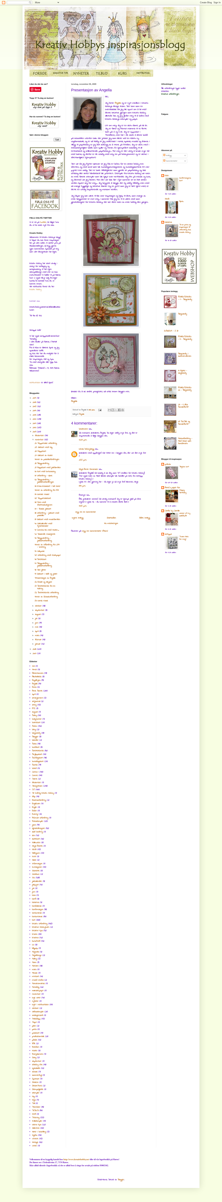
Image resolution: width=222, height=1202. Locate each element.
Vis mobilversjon (111, 523)
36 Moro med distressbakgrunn (43, 503)
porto (34, 1029)
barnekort (36, 722)
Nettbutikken (34, 382)
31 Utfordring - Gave (43, 475)
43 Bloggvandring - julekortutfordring (43, 539)
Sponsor (35, 1078)
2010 (35, 427)
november (39, 439)
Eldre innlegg (144, 517)
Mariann (35, 965)
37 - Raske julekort (43, 508)
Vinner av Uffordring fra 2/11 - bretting (47, 546)
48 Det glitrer (40, 570)
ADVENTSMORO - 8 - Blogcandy (185, 338)
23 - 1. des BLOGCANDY (183, 406)
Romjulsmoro (37, 1054)
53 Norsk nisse (41, 600)
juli (36, 618)
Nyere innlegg (77, 517)
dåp (33, 796)
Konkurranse (37, 916)
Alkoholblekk (36, 676)
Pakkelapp (36, 1018)
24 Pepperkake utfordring (46, 443)
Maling (34, 958)
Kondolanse (37, 906)
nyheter (35, 1001)
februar (38, 639)
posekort (36, 1033)
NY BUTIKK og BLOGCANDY (184, 423)
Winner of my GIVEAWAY (184, 514)
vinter (34, 1145)
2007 (35, 653)
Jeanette (36, 870)
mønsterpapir (38, 990)
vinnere (35, 1138)
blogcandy (36, 733)
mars (37, 635)
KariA (34, 899)
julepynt (35, 884)
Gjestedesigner (38, 828)
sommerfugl (37, 1075)
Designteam (37, 786)
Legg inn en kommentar (85, 512)
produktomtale (38, 1036)
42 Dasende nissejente (45, 534)
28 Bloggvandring (42, 463)
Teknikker (36, 1107)
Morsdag (35, 987)
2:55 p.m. (83, 459)
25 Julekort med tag (43, 447)
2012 (35, 419)
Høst (34, 860)
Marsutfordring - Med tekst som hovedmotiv (185, 441)
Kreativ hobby (35, 289)
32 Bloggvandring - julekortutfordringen (44, 481)
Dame (34, 778)
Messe (34, 973)
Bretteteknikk (38, 750)
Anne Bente (37, 690)
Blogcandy (182, 314)
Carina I (35, 772)
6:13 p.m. (82, 485)
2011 (35, 423)
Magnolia (35, 951)
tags (34, 1100)
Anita (34, 687)
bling (34, 729)
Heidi (34, 849)
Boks (34, 743)
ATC (33, 708)
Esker (34, 810)
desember (40, 435)
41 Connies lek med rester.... (47, 530)
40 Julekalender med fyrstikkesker (43, 525)
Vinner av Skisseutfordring (46, 596)
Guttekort (36, 838)
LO (33, 944)
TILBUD (35, 1110)
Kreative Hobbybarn (40, 927)
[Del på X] (116, 410)
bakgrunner (37, 719)
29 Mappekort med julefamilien (48, 467)
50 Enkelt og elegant (43, 582)
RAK (33, 1043)
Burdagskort (37, 757)
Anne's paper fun (172, 487)
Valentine (36, 1128)
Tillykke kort (184, 466)
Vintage (35, 1142)
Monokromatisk (38, 983)
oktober (38, 605)
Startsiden (111, 517)
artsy (34, 704)
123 (33, 666)
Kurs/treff (36, 941)
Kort (33, 920)
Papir (34, 1022)
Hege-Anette (37, 846)
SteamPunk (37, 1085)
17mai (34, 669)
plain (34, 1025)
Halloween (36, 842)
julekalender (37, 881)
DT (33, 789)
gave (34, 824)
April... (181, 201)
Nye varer (36, 997)
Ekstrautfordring (39, 800)
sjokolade (36, 1068)
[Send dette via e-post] (109, 410)
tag (33, 1096)
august (38, 614)
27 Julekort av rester (44, 455)
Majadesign (37, 955)
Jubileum (36, 874)
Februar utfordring (40, 817)
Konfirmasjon (37, 909)
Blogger (35, 736)
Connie (35, 775)
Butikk (35, 764)
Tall (33, 1103)
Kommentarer (171, 161)
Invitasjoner (37, 867)
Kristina (35, 937)
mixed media (38, 980)
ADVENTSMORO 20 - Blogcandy (184, 389)
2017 (35, 398)
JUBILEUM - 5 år (171, 330)
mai (37, 627)
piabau (168, 464)
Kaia (34, 895)
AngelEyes (36, 680)
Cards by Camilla (172, 510)
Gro (33, 835)
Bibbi (34, 726)
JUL (33, 877)
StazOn (35, 1082)
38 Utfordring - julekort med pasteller (47, 514)
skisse (35, 1071)
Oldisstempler (38, 1011)
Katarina (35, 902)
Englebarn (36, 803)
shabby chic (37, 1064)
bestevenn (83, 429)
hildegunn (36, 853)
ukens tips (36, 1124)
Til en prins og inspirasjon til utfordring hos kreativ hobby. (185, 228)
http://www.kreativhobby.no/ (76, 1159)
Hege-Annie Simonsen (88, 469)
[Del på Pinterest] (122, 410)
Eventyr (35, 814)
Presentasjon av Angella (45, 578)
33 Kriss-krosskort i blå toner (47, 486)
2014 (35, 410)
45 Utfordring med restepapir (48, 555)
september (40, 610)
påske (34, 1039)
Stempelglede (37, 1089)
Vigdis (34, 1135)
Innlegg (168, 155)
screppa (168, 534)
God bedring (37, 831)
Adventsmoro (37, 673)
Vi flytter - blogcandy (182, 372)
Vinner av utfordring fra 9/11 (47, 490)
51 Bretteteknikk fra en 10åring (45, 587)
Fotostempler (37, 821)
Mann (34, 962)
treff (34, 1114)
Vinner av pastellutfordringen (47, 459)
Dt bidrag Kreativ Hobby (43, 793)
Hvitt (34, 856)
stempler (35, 1092)
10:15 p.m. (83, 506)
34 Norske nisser (42, 494)
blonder (35, 740)
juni (37, 622)
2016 (35, 402)
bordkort (36, 747)
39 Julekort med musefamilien (47, 519)
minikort (35, 976)
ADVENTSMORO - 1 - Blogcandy (185, 298)
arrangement (37, 698)
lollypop (35, 948)
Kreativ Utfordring (39, 923)
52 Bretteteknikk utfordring (47, 592)
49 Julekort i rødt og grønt (46, 573)
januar (38, 644)
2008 (35, 649)
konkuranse (37, 913)
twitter (43, 222)
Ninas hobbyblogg (86, 449)
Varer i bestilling (39, 1131)
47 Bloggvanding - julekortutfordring (43, 564)
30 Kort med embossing (45, 471)
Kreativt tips (37, 930)
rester (34, 1050)
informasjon (37, 863)
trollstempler (37, 1121)
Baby (34, 715)
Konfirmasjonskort (185, 179)
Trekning (35, 1117)
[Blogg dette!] (112, 410)
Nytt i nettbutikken (40, 1004)
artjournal (36, 701)
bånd (34, 768)
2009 (35, 431)
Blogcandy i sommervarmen (184, 355)
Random (35, 1047)
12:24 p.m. (83, 439)
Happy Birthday (182, 491)
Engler (34, 807)
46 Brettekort (40, 559)
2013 (35, 415)
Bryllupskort (37, 754)
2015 (35, 406)
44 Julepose (40, 551)
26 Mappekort (40, 451)
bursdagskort (38, 761)
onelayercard (37, 1015)
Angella (118, 103)
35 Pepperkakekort (43, 498)
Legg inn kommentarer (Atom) (95, 531)
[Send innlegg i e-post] (99, 410)
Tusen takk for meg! (184, 538)
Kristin (34, 934)
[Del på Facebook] (119, 410)
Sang (34, 1057)
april (37, 631)
